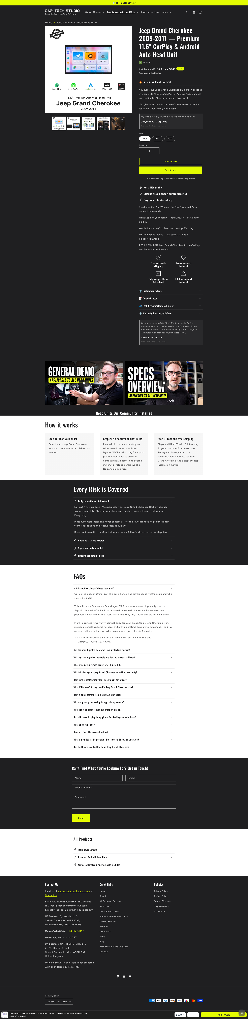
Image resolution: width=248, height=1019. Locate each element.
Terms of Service (162, 901)
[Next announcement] (202, 2)
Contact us (51, 895)
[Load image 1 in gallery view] (58, 123)
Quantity (143, 145)
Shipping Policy (161, 906)
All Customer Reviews (110, 901)
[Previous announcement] (46, 2)
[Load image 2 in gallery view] (73, 123)
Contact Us (105, 931)
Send (81, 818)
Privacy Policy (161, 891)
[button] (94, 12)
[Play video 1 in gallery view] (118, 123)
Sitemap (104, 952)
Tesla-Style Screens (109, 911)
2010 (157, 139)
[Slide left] (48, 123)
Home (48, 22)
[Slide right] (129, 123)
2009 (145, 139)
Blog (102, 941)
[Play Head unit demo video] (84, 383)
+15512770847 (75, 931)
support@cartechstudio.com (74, 891)
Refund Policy (161, 896)
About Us (104, 926)
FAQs (102, 936)
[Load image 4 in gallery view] (103, 123)
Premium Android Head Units (114, 916)
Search (103, 896)
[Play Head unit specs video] (164, 383)
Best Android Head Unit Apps (114, 947)
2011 (169, 139)
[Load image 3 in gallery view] (88, 123)
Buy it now (171, 170)
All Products (106, 906)
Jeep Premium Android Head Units (77, 22)
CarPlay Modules (108, 921)
